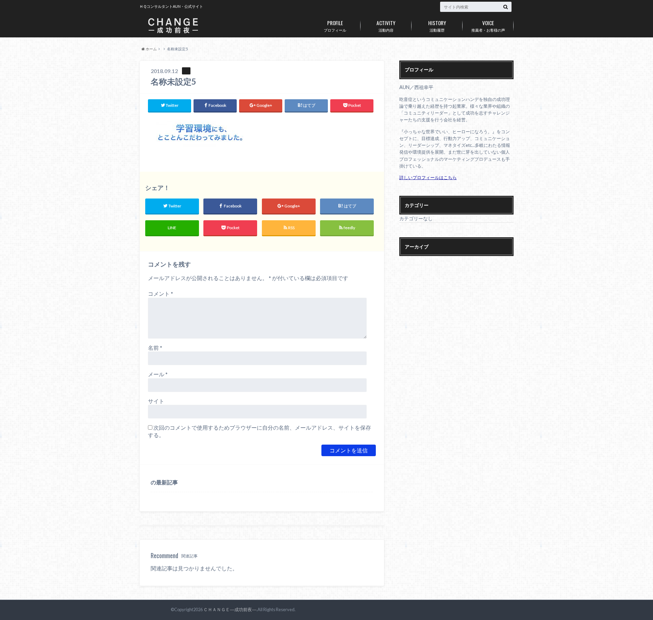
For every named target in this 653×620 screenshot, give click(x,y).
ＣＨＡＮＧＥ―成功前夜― (229, 609)
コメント (160, 293)
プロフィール (335, 25)
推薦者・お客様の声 (488, 25)
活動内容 (386, 25)
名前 (155, 347)
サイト (156, 401)
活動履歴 (437, 25)
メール (158, 374)
